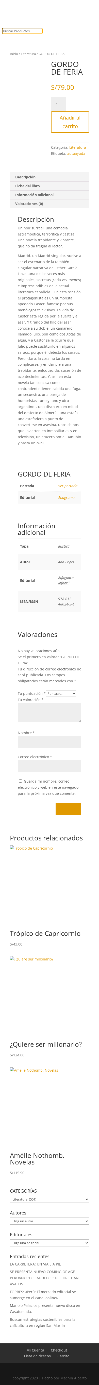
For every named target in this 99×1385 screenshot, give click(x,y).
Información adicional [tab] (34, 194)
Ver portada (67, 485)
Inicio (14, 54)
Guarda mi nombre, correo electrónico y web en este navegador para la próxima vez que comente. (49, 787)
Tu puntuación (32, 693)
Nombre (26, 732)
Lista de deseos (37, 1356)
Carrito (63, 1356)
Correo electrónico (35, 756)
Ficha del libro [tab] (27, 185)
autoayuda (76, 153)
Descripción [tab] (25, 177)
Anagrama (66, 497)
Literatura (28, 54)
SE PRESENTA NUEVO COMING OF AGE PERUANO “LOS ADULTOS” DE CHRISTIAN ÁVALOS (44, 1277)
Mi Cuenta (35, 1350)
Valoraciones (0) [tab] (29, 203)
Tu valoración (31, 699)
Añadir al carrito (70, 122)
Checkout (59, 1350)
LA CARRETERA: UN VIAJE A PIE (35, 1264)
